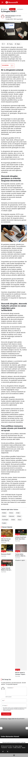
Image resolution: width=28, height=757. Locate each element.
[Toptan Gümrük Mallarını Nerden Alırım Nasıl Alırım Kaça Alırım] (7, 618)
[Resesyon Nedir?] (7, 551)
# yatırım (4, 523)
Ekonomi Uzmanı (10, 15)
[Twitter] (7, 751)
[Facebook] (3, 751)
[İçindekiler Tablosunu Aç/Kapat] (11, 65)
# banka (4, 512)
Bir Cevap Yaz (6, 679)
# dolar (17, 512)
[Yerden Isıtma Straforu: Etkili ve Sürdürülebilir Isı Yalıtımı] (21, 551)
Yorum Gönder (6, 714)
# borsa (11, 512)
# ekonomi (11, 516)
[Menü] (2, 2)
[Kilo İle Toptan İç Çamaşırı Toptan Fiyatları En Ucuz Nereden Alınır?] (21, 618)
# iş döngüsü (5, 519)
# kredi (13, 519)
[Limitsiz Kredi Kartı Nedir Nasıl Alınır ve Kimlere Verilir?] (21, 536)
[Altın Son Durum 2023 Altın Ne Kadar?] (7, 536)
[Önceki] (1, 728)
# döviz (4, 516)
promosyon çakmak (19, 742)
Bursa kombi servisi (8, 742)
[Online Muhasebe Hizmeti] (14, 728)
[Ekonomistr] (12, 2)
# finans (19, 516)
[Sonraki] (27, 728)
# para (19, 519)
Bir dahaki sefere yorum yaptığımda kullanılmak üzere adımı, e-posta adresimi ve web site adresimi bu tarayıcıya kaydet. (14, 709)
